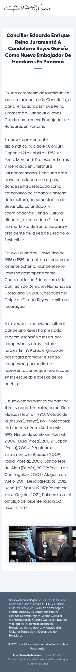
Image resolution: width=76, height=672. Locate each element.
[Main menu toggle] (67, 8)
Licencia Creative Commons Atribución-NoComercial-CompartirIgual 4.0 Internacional (38, 659)
